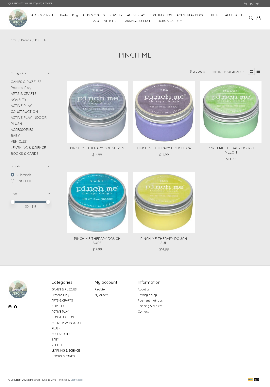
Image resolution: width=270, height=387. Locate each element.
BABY (95, 21)
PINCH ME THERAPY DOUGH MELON (231, 150)
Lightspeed (77, 379)
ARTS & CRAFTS (94, 15)
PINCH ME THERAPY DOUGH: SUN (164, 240)
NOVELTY (116, 15)
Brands (26, 40)
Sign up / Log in (252, 3)
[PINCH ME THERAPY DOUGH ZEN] (97, 112)
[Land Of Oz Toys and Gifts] (18, 18)
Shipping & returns (150, 306)
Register (100, 289)
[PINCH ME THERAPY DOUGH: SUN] (163, 202)
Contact (143, 311)
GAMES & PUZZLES (42, 15)
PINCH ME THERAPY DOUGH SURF (97, 240)
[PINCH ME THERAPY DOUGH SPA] (163, 112)
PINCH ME (23, 180)
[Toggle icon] (251, 18)
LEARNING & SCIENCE (136, 21)
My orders (102, 295)
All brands (23, 175)
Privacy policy (147, 295)
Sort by (216, 72)
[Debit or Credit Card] (257, 380)
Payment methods (150, 300)
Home (12, 40)
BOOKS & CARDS (25, 153)
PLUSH (215, 15)
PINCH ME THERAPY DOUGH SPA (164, 148)
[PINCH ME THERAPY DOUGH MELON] (230, 112)
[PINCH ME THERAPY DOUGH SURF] (97, 202)
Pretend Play (69, 15)
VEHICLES (110, 21)
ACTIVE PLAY (136, 15)
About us (144, 289)
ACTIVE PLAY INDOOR (192, 15)
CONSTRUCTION (160, 15)
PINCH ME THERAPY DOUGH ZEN (97, 148)
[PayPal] (250, 380)
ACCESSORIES (235, 15)
